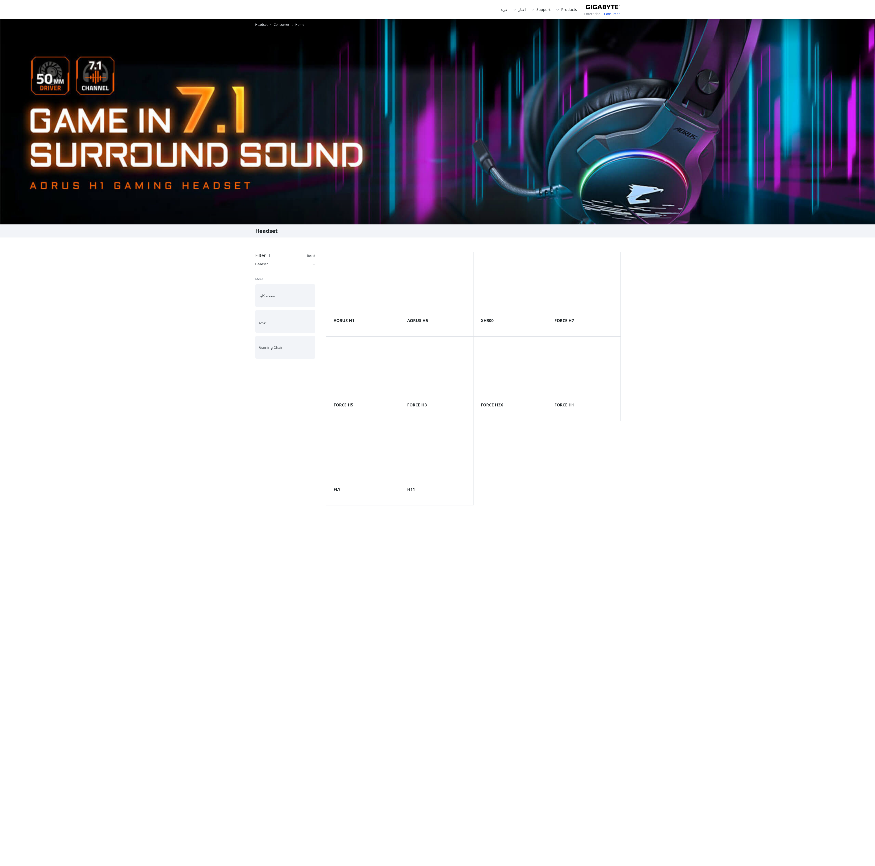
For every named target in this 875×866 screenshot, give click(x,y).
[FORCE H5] (363, 371)
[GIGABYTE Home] (603, 6)
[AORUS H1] (363, 287)
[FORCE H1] (583, 371)
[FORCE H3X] (510, 371)
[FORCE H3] (436, 371)
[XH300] (510, 287)
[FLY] (363, 455)
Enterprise (592, 14)
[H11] (436, 455)
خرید (504, 9)
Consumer (612, 14)
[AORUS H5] (436, 287)
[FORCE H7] (583, 287)
